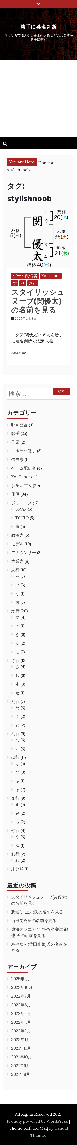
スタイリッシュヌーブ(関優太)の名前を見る (37, 301)
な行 (15, 733)
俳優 (15, 494)
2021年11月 (21, 1048)
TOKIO (22, 517)
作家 (15, 442)
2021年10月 (21, 1056)
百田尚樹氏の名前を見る (33, 920)
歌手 (15, 433)
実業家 (17, 561)
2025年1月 (20, 978)
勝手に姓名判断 (39, 26)
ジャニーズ (21, 502)
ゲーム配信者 (25, 275)
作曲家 (17, 459)
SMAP (21, 509)
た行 (15, 701)
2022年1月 (20, 1039)
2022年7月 (21, 996)
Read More (18, 353)
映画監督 (19, 424)
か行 (15, 610)
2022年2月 (21, 1030)
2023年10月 (22, 987)
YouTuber (50, 275)
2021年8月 (20, 1074)
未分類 (17, 868)
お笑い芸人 (21, 485)
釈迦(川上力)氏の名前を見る (37, 911)
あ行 (15, 569)
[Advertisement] (38, 98)
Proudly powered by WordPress (38, 1121)
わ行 (15, 854)
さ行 (33, 283)
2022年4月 (21, 1022)
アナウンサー (23, 552)
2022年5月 (21, 1013)
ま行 (15, 798)
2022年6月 (21, 1004)
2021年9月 (20, 1065)
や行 (15, 830)
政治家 (17, 535)
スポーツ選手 (23, 450)
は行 (15, 757)
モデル (17, 543)
